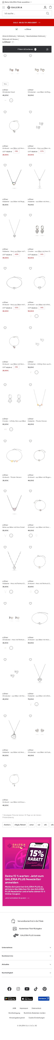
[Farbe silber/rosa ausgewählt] (11, 100)
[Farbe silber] (5, 100)
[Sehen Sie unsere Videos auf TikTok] (35, 988)
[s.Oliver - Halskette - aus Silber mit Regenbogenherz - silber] (14, 180)
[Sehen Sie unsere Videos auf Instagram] (18, 988)
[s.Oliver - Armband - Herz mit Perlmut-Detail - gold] (39, 561)
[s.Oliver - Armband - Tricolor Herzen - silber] (14, 455)
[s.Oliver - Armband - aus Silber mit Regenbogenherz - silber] (39, 455)
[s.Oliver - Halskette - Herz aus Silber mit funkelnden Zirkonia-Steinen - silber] (14, 230)
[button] (17, 2)
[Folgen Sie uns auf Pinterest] (44, 988)
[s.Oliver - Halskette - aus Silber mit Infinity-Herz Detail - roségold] (39, 674)
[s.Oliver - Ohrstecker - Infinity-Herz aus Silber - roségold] (39, 342)
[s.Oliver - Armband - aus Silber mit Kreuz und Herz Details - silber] (14, 780)
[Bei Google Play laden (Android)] (10, 998)
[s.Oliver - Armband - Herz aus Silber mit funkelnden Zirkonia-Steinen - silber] (14, 283)
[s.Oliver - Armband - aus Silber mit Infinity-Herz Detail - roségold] (39, 283)
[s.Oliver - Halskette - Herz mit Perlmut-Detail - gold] (14, 561)
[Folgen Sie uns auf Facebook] (9, 988)
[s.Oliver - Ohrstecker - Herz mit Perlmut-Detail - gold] (14, 618)
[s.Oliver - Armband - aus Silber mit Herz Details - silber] (14, 126)
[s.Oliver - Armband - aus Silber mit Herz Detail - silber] (39, 505)
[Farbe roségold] (30, 316)
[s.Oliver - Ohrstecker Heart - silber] (14, 70)
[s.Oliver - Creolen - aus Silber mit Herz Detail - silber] (39, 230)
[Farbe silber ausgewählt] (36, 316)
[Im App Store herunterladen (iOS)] (27, 999)
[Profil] (45, 7)
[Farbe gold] (5, 591)
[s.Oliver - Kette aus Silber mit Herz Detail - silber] (14, 505)
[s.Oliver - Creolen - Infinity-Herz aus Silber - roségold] (14, 399)
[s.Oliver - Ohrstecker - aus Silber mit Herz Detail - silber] (14, 674)
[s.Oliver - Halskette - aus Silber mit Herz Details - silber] (39, 180)
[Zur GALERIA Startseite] (14, 7)
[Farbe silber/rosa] (36, 535)
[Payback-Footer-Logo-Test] (44, 998)
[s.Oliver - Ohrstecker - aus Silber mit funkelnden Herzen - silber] (39, 730)
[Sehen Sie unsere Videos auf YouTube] (27, 988)
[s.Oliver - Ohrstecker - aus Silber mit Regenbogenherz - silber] (39, 70)
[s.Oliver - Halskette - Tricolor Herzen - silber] (39, 399)
